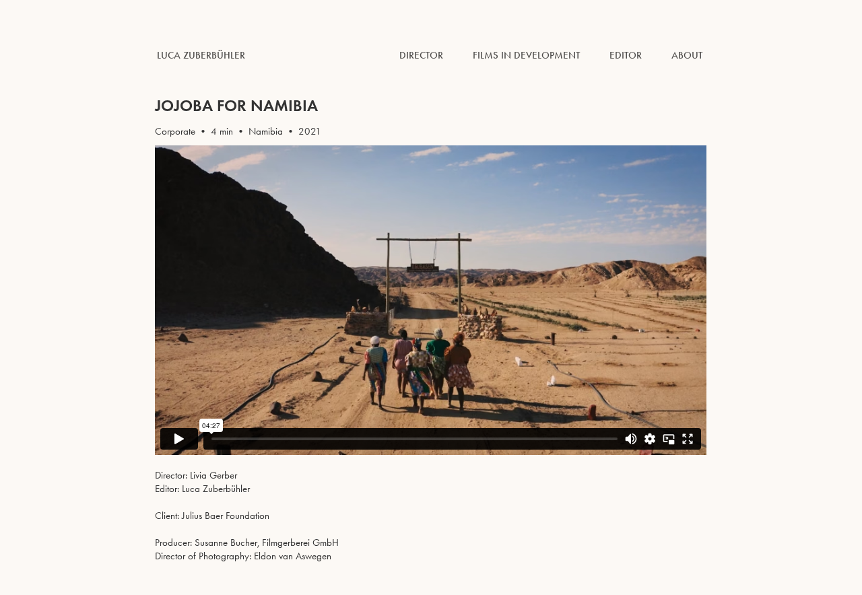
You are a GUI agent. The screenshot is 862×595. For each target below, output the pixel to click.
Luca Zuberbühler (201, 55)
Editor (625, 55)
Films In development (526, 55)
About (686, 55)
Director (421, 55)
